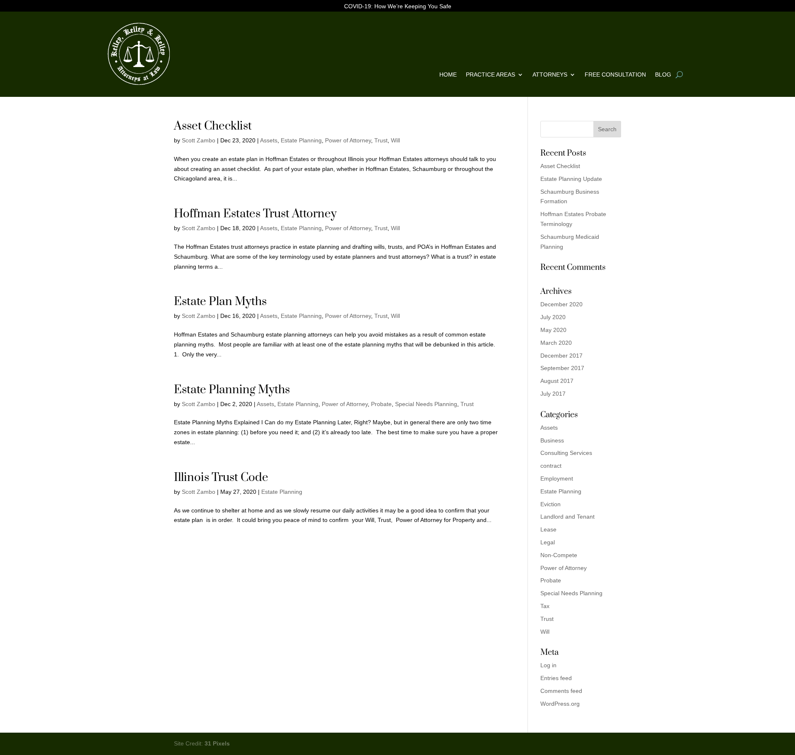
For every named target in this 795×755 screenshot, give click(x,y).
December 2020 (561, 304)
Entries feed (556, 678)
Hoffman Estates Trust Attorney (255, 214)
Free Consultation (615, 75)
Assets (268, 140)
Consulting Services (566, 453)
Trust (381, 140)
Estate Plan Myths (220, 301)
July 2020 (553, 317)
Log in (548, 665)
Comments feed (561, 691)
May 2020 (553, 330)
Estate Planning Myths (232, 389)
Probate (381, 404)
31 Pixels (217, 743)
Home (448, 75)
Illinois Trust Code (221, 477)
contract (550, 465)
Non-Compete (558, 555)
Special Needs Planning (426, 404)
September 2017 (562, 368)
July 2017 (553, 393)
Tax (544, 606)
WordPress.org (560, 703)
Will (395, 140)
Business (552, 440)
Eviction (550, 504)
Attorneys (549, 75)
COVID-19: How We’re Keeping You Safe (397, 6)
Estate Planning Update (571, 179)
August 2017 (556, 381)
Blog (663, 75)
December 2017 (561, 355)
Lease (548, 529)
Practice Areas (490, 75)
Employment (556, 478)
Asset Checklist (213, 126)
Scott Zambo (198, 140)
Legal (547, 542)
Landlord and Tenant (567, 516)
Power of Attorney (348, 140)
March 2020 (556, 342)
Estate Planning (301, 140)
